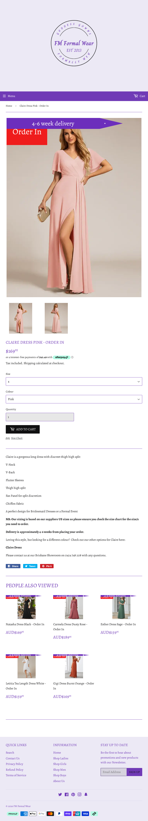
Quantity (11, 409)
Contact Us (12, 758)
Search (10, 753)
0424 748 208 (73, 555)
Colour (9, 391)
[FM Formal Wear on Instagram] (80, 795)
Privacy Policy (14, 764)
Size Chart (17, 438)
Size (8, 374)
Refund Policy (14, 770)
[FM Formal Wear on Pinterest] (73, 795)
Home (9, 105)
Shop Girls (59, 764)
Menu (11, 96)
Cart (142, 96)
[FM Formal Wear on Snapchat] (86, 795)
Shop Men (59, 770)
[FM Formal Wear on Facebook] (67, 795)
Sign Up (134, 772)
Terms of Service (16, 775)
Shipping (29, 363)
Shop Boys (59, 775)
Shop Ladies (60, 758)
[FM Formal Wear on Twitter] (60, 795)
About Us (59, 781)
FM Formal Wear (22, 806)
